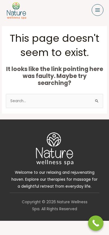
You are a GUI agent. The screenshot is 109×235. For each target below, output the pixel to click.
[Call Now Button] (95, 223)
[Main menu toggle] (98, 10)
